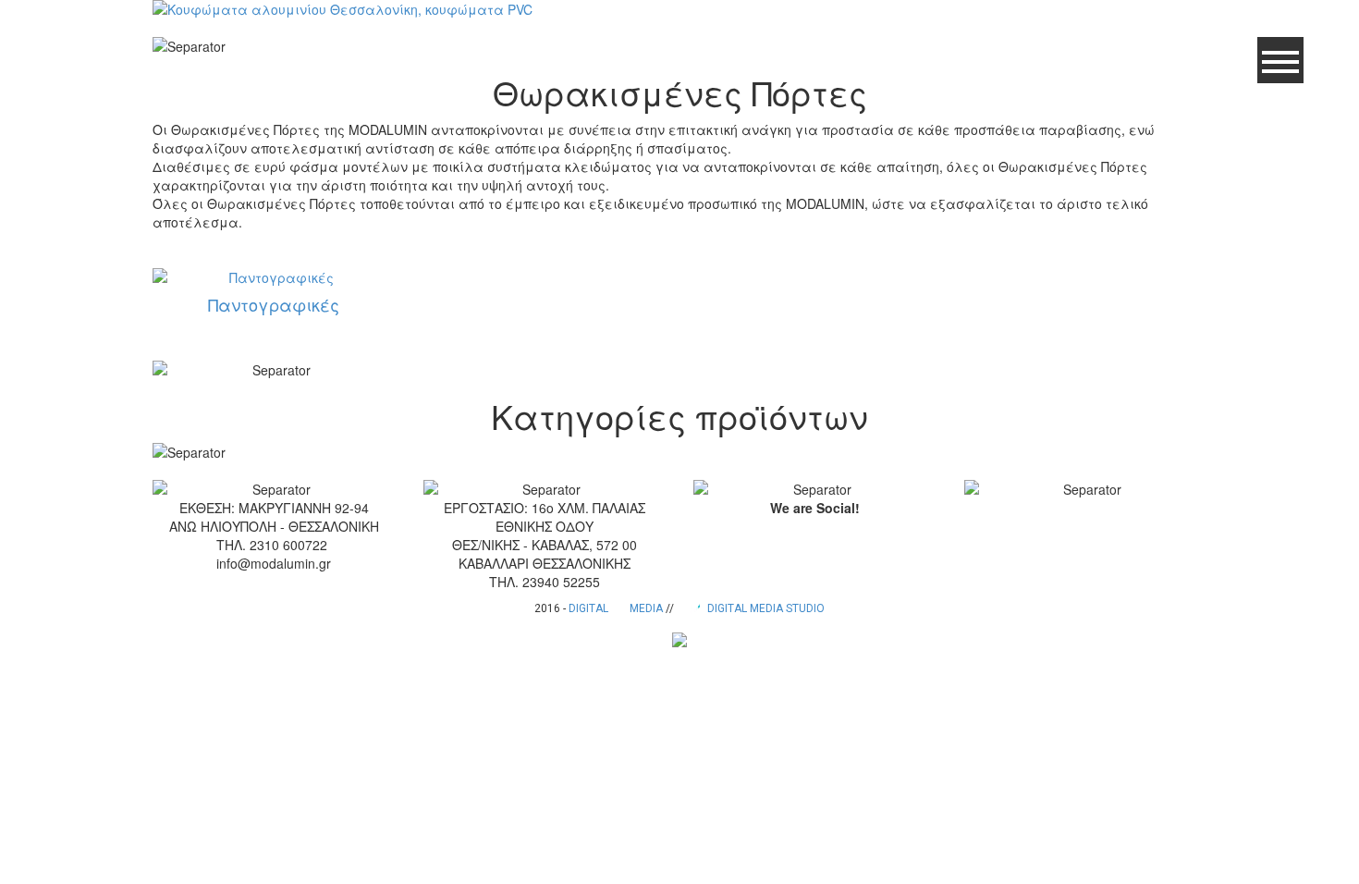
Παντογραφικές (273, 304)
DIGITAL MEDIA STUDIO (764, 608)
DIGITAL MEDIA (616, 608)
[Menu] (1280, 60)
